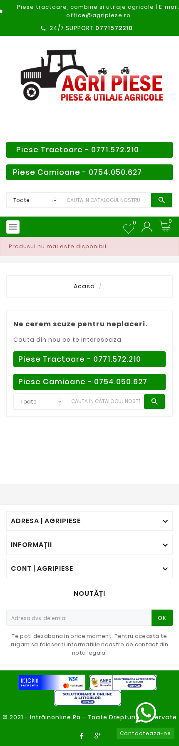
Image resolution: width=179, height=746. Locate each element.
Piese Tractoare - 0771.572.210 (77, 150)
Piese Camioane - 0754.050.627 (77, 172)
